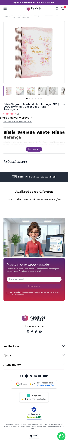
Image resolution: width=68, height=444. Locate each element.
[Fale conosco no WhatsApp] (61, 436)
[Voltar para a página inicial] (34, 8)
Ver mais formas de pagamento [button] (17, 121)
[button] (13, 9)
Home (5, 16)
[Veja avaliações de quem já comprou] (34, 113)
